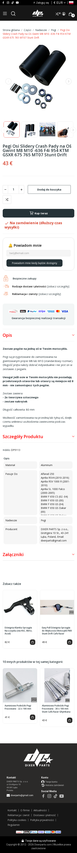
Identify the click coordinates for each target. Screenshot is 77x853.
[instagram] (8, 2)
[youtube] (17, 2)
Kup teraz (41, 213)
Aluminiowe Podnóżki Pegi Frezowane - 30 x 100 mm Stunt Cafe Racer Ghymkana (56, 708)
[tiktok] (12, 2)
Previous (8, 81)
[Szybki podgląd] (20, 607)
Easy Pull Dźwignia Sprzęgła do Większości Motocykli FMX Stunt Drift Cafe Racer (57, 630)
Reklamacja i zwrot (19, 815)
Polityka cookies (17, 820)
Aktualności (40, 810)
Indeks (6, 450)
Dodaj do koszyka (49, 189)
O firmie (25, 810)
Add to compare (7, 199)
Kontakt (12, 810)
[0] (70, 14)
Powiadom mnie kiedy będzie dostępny (34, 263)
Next (69, 81)
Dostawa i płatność (44, 815)
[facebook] (3, 2)
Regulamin (14, 825)
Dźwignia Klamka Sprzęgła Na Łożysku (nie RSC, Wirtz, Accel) (18, 630)
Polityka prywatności (42, 820)
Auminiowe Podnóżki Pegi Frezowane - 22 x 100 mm (18, 707)
